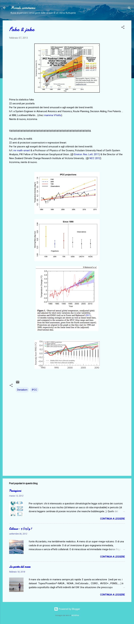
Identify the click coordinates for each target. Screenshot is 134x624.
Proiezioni (15, 491)
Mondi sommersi (22, 7)
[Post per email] (18, 383)
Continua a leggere (112, 518)
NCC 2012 (95, 158)
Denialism (22, 389)
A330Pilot (75, 615)
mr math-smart (21, 150)
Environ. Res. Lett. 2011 (86, 154)
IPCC (34, 389)
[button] (123, 27)
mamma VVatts (52, 115)
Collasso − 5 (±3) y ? (20, 529)
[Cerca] (129, 9)
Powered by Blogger (69, 609)
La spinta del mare (19, 567)
